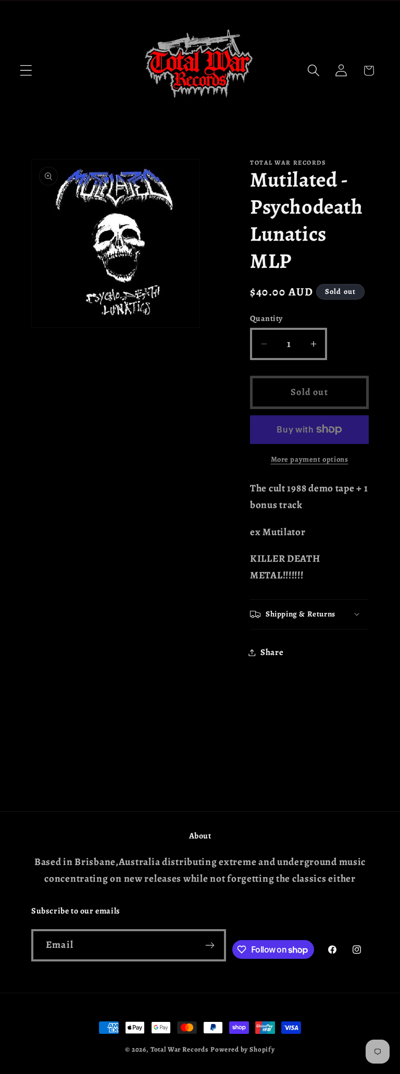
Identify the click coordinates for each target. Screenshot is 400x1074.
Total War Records (179, 1049)
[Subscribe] (210, 945)
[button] (26, 70)
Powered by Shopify (242, 1049)
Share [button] (272, 652)
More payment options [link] (309, 459)
